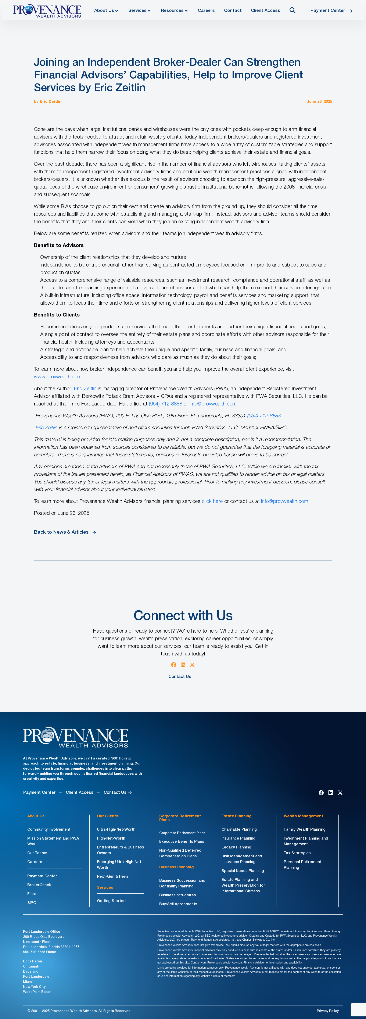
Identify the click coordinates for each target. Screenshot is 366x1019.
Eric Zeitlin (50, 101)
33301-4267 (70, 947)
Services (137, 11)
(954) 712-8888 (165, 404)
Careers (206, 11)
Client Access (265, 11)
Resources (172, 11)
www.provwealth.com (58, 377)
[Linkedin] (183, 664)
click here (212, 501)
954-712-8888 (34, 952)
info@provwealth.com (213, 404)
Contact (233, 11)
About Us (104, 11)
